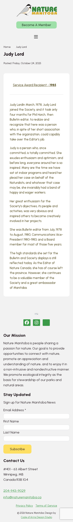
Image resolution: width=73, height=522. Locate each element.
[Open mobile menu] (36, 36)
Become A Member (36, 25)
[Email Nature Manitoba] (46, 322)
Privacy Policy (24, 505)
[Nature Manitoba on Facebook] (27, 322)
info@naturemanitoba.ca (22, 497)
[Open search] (47, 36)
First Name (11, 421)
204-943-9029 (14, 491)
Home (7, 47)
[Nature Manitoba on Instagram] (36, 322)
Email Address (14, 410)
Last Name (11, 432)
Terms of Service (46, 505)
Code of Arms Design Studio (36, 517)
